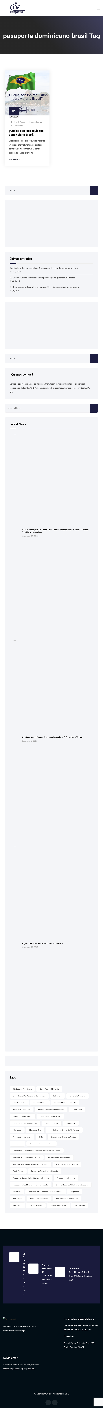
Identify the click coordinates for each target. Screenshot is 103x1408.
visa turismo (80, 1205)
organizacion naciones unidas (63, 1137)
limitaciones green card (50, 1116)
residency (17, 1205)
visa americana (36, 1205)
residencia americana (39, 1198)
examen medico (40, 1103)
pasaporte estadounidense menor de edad (30, 1164)
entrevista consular (77, 1096)
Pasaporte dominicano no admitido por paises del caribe (36, 1150)
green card (77, 1109)
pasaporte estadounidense (59, 1157)
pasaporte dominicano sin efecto (26, 1157)
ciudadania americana (22, 1089)
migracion (17, 1130)
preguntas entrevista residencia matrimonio (31, 1178)
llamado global (51, 1123)
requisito (17, 1191)
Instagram (38, 122)
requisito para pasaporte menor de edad (45, 1191)
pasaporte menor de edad (67, 1164)
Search (94, 408)
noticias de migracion (22, 1137)
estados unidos (19, 1103)
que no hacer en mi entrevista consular (72, 1185)
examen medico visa (21, 1109)
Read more (14, 160)
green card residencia (22, 1116)
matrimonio (70, 1123)
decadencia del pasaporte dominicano (29, 1096)
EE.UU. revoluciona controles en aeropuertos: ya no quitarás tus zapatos (42, 277)
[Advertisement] (51, 223)
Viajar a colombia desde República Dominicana (42, 943)
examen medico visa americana (51, 1109)
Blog (31, 122)
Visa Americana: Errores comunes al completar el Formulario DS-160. (52, 737)
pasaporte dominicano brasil (41, 1144)
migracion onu (35, 1130)
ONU (41, 1137)
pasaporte (17, 1144)
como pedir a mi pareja (49, 1089)
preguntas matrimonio (66, 1178)
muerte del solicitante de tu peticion (64, 1130)
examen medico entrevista (65, 1103)
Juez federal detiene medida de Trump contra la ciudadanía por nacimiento (44, 268)
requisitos (75, 1191)
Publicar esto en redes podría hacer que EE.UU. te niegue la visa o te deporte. (45, 287)
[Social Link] (48, 1402)
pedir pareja (18, 1171)
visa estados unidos (58, 1205)
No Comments (17, 126)
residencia (17, 1198)
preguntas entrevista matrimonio (44, 1171)
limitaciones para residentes (25, 1123)
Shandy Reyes (19, 122)
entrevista (57, 1096)
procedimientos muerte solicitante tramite (30, 1185)
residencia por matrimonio (67, 1198)
